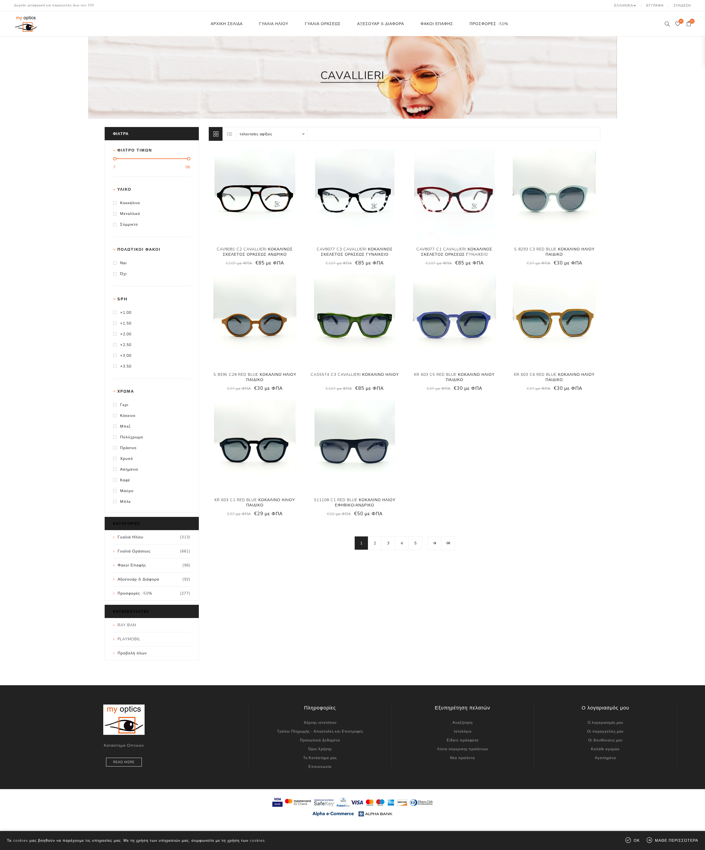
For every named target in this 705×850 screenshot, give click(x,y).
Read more (124, 762)
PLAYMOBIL (129, 639)
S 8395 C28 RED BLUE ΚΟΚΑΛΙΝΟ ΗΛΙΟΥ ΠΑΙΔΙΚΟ (254, 377)
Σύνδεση (682, 5)
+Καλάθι (271, 195)
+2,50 (125, 344)
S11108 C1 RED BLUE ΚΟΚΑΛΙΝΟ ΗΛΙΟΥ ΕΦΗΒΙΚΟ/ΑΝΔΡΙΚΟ (354, 502)
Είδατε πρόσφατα (463, 740)
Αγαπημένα (605, 757)
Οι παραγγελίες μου (605, 731)
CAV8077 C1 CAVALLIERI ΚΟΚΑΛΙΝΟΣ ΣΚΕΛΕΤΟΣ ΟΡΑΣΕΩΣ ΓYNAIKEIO (454, 252)
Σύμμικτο (129, 224)
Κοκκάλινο (130, 203)
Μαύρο (127, 490)
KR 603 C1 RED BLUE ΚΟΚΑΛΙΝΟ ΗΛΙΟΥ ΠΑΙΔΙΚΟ (255, 502)
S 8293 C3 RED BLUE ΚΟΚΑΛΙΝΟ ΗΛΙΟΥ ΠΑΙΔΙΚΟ (554, 252)
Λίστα (230, 134)
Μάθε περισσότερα (676, 840)
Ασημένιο (129, 469)
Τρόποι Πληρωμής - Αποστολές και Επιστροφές (320, 731)
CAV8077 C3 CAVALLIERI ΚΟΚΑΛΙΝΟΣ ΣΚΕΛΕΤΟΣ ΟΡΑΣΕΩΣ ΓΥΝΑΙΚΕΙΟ (355, 252)
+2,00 (125, 334)
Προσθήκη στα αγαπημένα (260, 195)
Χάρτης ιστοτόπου (320, 722)
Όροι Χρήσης (320, 749)
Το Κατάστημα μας (320, 757)
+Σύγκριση (248, 195)
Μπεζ (125, 426)
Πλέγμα (216, 134)
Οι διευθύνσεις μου (605, 740)
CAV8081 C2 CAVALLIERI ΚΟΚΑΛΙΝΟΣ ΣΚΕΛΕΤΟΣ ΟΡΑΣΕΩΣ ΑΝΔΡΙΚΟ (255, 252)
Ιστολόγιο (462, 731)
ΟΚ (637, 840)
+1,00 (125, 312)
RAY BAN (127, 625)
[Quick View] (237, 195)
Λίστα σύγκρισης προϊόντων (462, 749)
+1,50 (125, 323)
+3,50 (125, 366)
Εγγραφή (655, 5)
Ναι (123, 263)
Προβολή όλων (132, 653)
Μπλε (125, 501)
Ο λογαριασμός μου (605, 722)
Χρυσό (126, 458)
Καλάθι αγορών (605, 749)
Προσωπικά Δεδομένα (320, 740)
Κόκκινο (127, 415)
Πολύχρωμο (131, 437)
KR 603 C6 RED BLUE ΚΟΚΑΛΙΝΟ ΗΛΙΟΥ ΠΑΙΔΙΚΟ (554, 377)
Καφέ (125, 480)
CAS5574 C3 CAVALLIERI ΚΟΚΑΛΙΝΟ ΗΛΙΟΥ (355, 374)
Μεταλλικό (130, 213)
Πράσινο (128, 447)
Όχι (123, 273)
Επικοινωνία (320, 766)
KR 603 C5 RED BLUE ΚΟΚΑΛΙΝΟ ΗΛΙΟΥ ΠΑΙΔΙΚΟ (454, 377)
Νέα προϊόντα (462, 757)
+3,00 (125, 355)
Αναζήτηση (462, 722)
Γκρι (124, 405)
